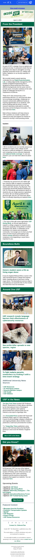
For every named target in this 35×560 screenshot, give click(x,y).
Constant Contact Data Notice (17, 554)
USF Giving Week (17, 489)
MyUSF (6, 512)
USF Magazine (8, 513)
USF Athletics (8, 394)
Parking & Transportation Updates (15, 510)
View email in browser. (17, 8)
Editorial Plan (21, 525)
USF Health (7, 392)
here (13, 109)
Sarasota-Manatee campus (13, 390)
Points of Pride (9, 515)
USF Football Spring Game (19, 495)
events (10, 235)
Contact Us (12, 525)
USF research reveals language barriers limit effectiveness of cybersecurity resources (16, 318)
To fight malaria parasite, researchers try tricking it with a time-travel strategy (16, 374)
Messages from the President (13, 508)
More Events (17, 500)
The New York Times (10, 403)
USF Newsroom (9, 387)
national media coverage (13, 154)
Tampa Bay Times (12, 426)
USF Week (14, 487)
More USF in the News (11, 435)
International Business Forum (20, 494)
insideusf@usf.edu (19, 556)
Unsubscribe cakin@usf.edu (17, 552)
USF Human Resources (12, 517)
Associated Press (12, 416)
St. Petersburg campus (11, 388)
